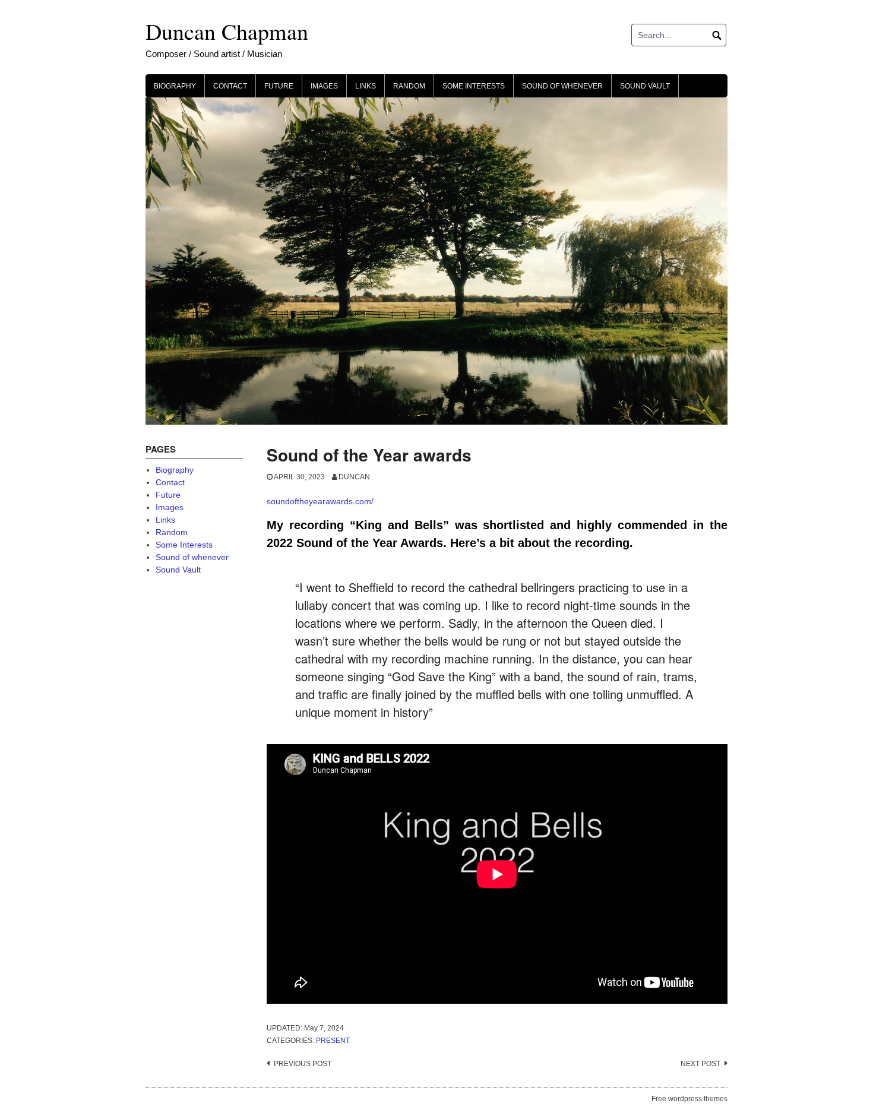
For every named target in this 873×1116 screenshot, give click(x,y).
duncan (354, 477)
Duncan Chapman (227, 31)
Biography (175, 86)
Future (278, 86)
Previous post (302, 1064)
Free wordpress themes (689, 1099)
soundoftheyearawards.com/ (320, 501)
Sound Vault (645, 86)
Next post (700, 1064)
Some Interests (473, 86)
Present (333, 1040)
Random (409, 86)
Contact (230, 86)
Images (324, 86)
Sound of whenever (562, 86)
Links (365, 86)
